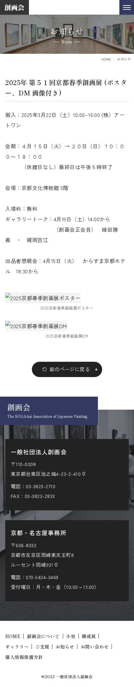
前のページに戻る (70, 369)
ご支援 (42, 646)
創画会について (43, 636)
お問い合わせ (95, 646)
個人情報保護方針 (24, 657)
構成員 (89, 636)
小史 (70, 636)
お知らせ (65, 646)
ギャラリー (17, 646)
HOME (106, 59)
